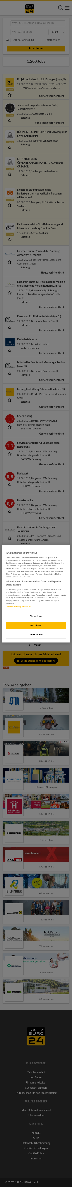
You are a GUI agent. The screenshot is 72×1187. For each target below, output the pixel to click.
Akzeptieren (35, 625)
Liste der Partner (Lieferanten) (18, 607)
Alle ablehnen (36, 616)
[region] (36, 593)
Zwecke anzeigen (36, 634)
